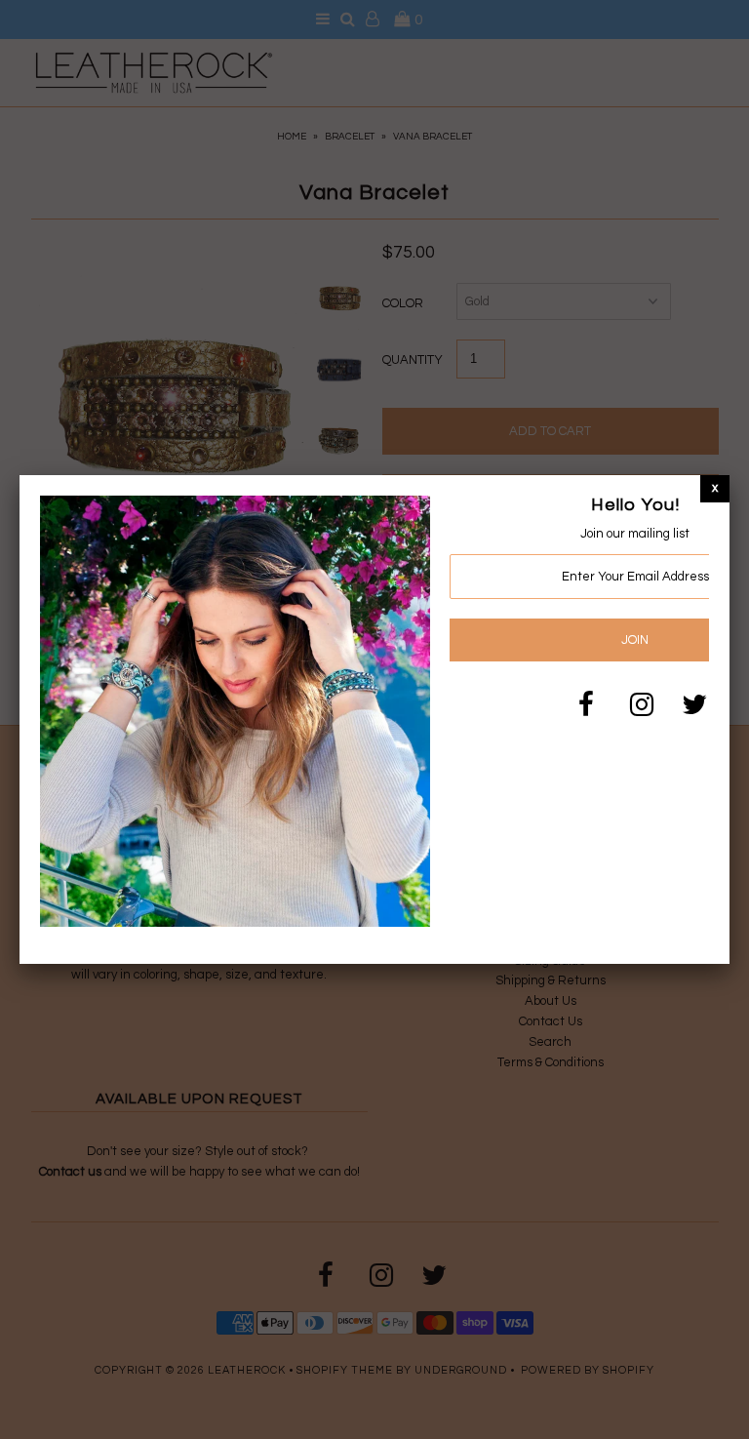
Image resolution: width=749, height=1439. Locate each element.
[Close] (714, 488)
